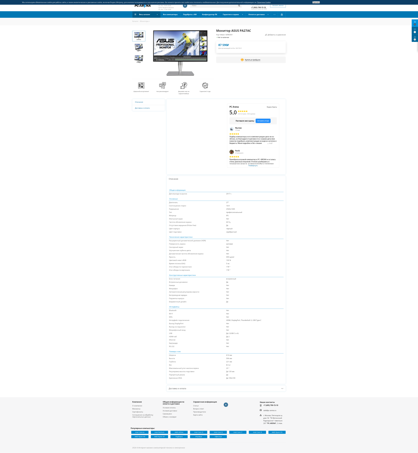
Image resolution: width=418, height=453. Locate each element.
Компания (137, 402)
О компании (137, 406)
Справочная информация (205, 402)
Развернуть (253, 166)
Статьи (196, 406)
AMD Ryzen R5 (140, 437)
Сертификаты (137, 412)
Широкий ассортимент (141, 91)
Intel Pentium (159, 432)
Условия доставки (170, 411)
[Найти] (239, 5)
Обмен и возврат (169, 417)
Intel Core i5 (218, 432)
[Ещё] (274, 14)
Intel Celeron (140, 432)
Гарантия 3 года (205, 91)
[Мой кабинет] (282, 14)
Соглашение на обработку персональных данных (142, 416)
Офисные (218, 437)
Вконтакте (185, 5)
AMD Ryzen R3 (277, 432)
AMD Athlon (179, 432)
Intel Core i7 (237, 432)
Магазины (136, 409)
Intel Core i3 (198, 432)
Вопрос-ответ (198, 409)
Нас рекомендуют (162, 91)
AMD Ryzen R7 (159, 437)
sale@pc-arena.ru (269, 410)
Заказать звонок (278, 5)
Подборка (179, 437)
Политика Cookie (264, 2)
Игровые (198, 437)
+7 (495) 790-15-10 (270, 405)
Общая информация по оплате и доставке (173, 403)
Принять (316, 2)
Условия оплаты (169, 408)
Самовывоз (167, 414)
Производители (199, 412)
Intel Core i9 (257, 432)
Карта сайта (197, 415)
